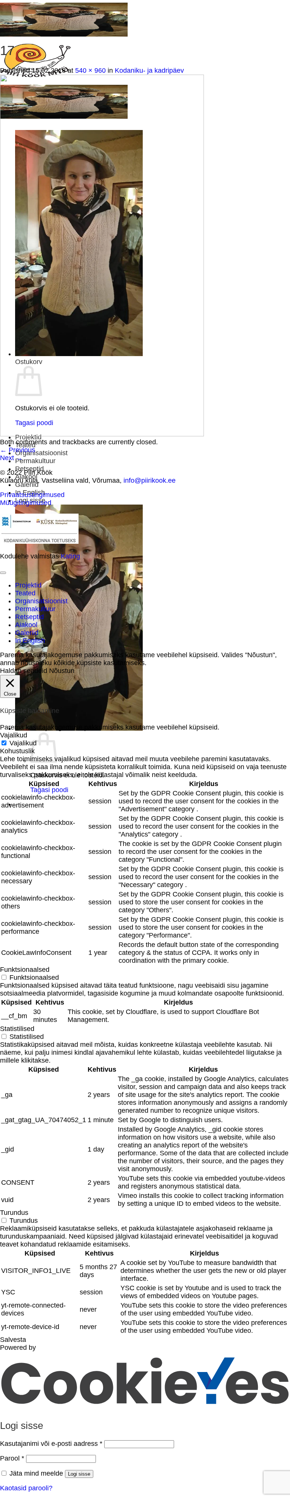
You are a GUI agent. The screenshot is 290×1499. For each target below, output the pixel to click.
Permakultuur (35, 461)
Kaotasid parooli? (26, 1488)
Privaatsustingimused (32, 495)
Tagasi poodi (49, 790)
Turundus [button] (14, 1212)
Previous (17, 450)
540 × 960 (90, 70)
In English (30, 640)
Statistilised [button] (17, 1028)
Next (11, 458)
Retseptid (29, 617)
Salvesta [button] (13, 1339)
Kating (70, 556)
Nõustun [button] (61, 671)
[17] (102, 434)
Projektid (28, 585)
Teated (25, 593)
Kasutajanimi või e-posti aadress (51, 1443)
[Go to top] (3, 573)
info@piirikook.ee (149, 480)
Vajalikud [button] (13, 735)
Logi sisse (79, 1474)
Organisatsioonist (41, 453)
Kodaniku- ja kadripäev (149, 70)
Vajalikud (23, 743)
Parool (12, 1458)
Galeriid (27, 484)
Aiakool (26, 625)
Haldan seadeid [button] (23, 671)
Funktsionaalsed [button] (24, 969)
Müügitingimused (25, 502)
